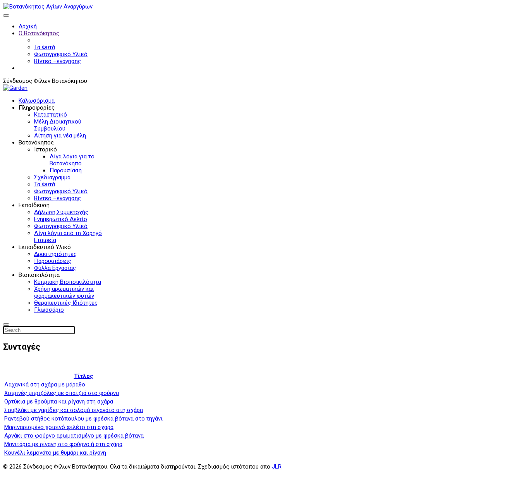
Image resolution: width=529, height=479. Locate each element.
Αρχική (28, 26)
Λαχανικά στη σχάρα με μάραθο (44, 384)
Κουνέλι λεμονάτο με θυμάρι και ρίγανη (55, 452)
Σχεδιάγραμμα (52, 177)
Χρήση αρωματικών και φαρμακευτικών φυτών (64, 292)
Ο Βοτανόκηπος (39, 33)
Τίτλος (83, 376)
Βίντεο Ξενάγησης (57, 61)
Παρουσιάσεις (52, 261)
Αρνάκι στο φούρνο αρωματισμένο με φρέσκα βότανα (74, 435)
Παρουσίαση (66, 170)
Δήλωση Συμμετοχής (61, 212)
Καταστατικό (50, 114)
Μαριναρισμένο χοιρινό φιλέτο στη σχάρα (58, 427)
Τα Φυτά (44, 47)
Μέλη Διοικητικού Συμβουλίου (57, 125)
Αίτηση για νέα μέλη (60, 135)
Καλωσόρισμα (37, 100)
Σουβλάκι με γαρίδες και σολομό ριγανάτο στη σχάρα (73, 410)
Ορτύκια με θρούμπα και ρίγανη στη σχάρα (58, 401)
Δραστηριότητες (55, 254)
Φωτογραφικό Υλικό (61, 54)
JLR (277, 466)
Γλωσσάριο (49, 309)
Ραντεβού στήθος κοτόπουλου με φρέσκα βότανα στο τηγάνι (83, 418)
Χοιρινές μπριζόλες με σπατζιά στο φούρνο (61, 393)
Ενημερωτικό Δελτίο (60, 219)
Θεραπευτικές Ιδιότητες (66, 302)
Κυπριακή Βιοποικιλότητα (67, 281)
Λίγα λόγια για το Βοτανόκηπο (72, 160)
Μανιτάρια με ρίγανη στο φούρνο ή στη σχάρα (63, 444)
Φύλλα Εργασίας (55, 267)
